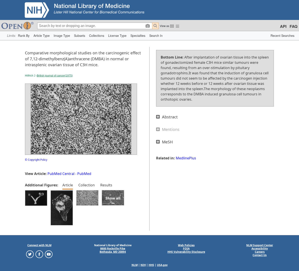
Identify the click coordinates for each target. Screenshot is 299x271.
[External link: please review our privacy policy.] (30, 254)
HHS (151, 265)
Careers (260, 252)
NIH (143, 265)
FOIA (186, 248)
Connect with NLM (39, 245)
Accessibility (260, 248)
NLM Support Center (259, 245)
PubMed (84, 173)
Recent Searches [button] (282, 35)
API (283, 26)
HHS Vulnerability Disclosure (186, 252)
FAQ (293, 26)
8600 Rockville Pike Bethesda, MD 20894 (113, 250)
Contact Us (260, 255)
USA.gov (162, 265)
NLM (135, 265)
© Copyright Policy (36, 160)
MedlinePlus (186, 158)
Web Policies (186, 245)
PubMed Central (60, 173)
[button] (23, 35)
